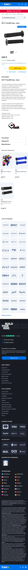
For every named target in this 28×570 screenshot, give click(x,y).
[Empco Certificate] (6, 463)
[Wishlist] (19, 4)
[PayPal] (6, 433)
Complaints (4, 396)
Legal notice (4, 367)
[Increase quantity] (6, 68)
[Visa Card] (14, 427)
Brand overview (6, 315)
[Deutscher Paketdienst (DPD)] (14, 445)
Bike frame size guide (6, 404)
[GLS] (6, 452)
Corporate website (6, 369)
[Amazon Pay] (14, 433)
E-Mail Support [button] (22, 71)
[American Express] (22, 427)
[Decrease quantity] (3, 68)
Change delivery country (6, 512)
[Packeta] (22, 452)
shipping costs (4, 501)
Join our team (5, 372)
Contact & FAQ (5, 391)
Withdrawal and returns (7, 393)
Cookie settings (5, 380)
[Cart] (25, 4)
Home (3, 14)
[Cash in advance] (22, 433)
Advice (3, 415)
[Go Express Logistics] (14, 452)
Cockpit (14, 14)
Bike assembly (5, 413)
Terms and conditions (6, 374)
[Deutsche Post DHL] (6, 445)
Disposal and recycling (7, 382)
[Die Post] (22, 445)
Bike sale (9, 11)
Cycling (6, 14)
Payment (4, 400)
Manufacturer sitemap (6, 406)
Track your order (5, 402)
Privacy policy (5, 378)
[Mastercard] (6, 427)
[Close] (25, 17)
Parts (10, 14)
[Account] (22, 4)
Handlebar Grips (20, 14)
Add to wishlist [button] (12, 71)
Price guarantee (5, 411)
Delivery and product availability (9, 409)
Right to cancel (5, 376)
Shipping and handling (7, 398)
